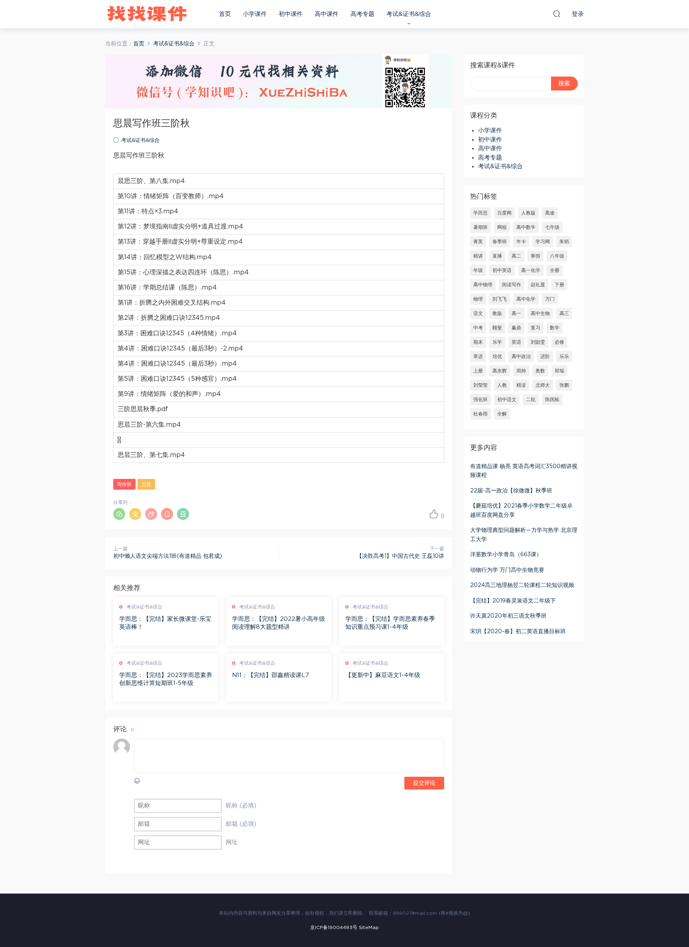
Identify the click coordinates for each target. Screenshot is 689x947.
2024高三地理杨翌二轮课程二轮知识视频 (522, 585)
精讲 (478, 256)
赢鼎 (516, 327)
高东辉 (499, 370)
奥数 (540, 370)
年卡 (521, 241)
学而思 (480, 213)
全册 (554, 270)
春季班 (499, 241)
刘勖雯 (538, 342)
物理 (478, 299)
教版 (497, 313)
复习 (535, 327)
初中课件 (291, 14)
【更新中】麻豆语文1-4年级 (382, 675)
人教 (502, 385)
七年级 (552, 227)
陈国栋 (552, 399)
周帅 (521, 370)
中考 (478, 327)
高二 (516, 256)
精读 (521, 385)
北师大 (542, 385)
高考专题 (362, 14)
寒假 (535, 256)
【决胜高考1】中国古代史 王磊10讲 (400, 556)
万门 (550, 299)
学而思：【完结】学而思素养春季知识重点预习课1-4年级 (390, 623)
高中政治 (521, 356)
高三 (564, 313)
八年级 (557, 256)
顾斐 (497, 327)
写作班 (124, 484)
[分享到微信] (119, 514)
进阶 (545, 356)
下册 (559, 284)
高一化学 (530, 270)
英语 (516, 342)
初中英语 (502, 270)
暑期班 (480, 227)
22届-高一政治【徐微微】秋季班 (511, 491)
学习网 (542, 241)
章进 (478, 356)
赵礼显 (538, 284)
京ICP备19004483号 (333, 927)
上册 (478, 370)
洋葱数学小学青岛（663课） (506, 554)
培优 (497, 356)
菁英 (478, 241)
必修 (559, 342)
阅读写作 (511, 284)
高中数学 (525, 227)
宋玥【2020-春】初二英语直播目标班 (518, 631)
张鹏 (564, 385)
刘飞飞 (499, 299)
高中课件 (327, 14)
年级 (478, 270)
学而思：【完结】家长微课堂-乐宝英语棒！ (165, 623)
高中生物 (540, 313)
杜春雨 (480, 413)
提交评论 (424, 783)
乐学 (497, 342)
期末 (478, 342)
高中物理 (482, 284)
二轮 (530, 399)
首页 (225, 14)
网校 (502, 227)
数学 (554, 327)
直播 (497, 256)
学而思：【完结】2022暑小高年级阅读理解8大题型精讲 (278, 623)
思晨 (146, 484)
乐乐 (564, 356)
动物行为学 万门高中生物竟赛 (507, 570)
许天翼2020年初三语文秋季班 (508, 616)
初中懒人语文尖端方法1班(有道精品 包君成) (167, 556)
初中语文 (506, 399)
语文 (478, 313)
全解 (502, 413)
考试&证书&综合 (408, 14)
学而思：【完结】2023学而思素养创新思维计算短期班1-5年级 (165, 679)
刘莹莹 (480, 385)
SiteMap (369, 927)
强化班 (480, 399)
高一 (516, 313)
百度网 (504, 213)
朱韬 (564, 241)
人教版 (528, 213)
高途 (550, 213)
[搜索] (557, 13)
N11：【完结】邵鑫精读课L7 (270, 675)
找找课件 (147, 14)
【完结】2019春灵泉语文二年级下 (513, 601)
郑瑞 (559, 370)
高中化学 (525, 299)
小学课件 (255, 14)
